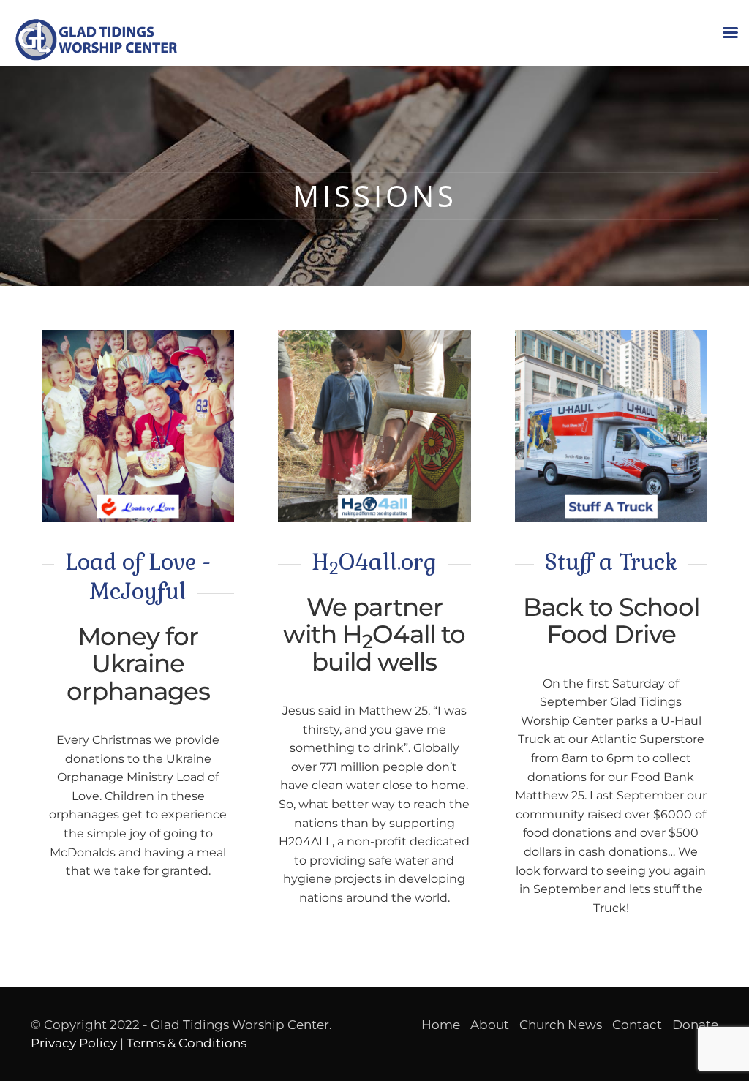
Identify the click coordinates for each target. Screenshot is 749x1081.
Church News (560, 1024)
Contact (637, 1024)
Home (440, 1024)
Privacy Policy (74, 1043)
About (489, 1024)
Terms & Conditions (186, 1043)
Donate (695, 1024)
